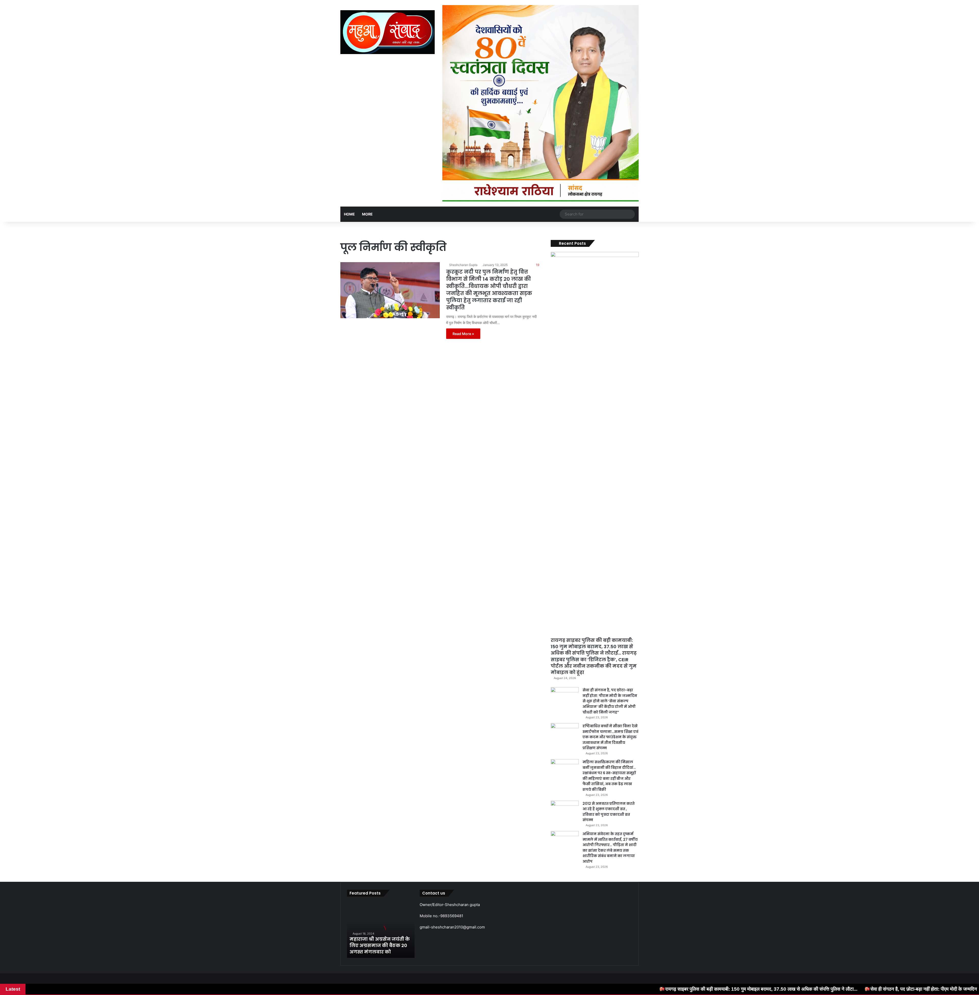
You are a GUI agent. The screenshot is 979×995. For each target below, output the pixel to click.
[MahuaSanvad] (387, 32)
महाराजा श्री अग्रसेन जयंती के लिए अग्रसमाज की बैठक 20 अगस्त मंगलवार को (380, 945)
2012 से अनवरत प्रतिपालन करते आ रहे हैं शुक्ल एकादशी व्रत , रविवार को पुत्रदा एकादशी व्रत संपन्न (609, 812)
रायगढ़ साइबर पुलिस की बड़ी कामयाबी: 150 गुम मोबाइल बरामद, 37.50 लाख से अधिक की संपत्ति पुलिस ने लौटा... (620, 989)
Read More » (463, 333)
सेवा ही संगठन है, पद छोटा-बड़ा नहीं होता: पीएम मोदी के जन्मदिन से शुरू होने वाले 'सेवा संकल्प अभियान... (816, 989)
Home (349, 214)
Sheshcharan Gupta (463, 265)
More (367, 214)
